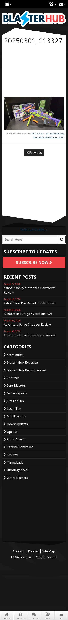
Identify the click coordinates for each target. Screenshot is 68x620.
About (51, 4)
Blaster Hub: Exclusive (22, 362)
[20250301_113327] (34, 129)
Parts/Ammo (16, 439)
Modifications (16, 416)
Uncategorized (17, 470)
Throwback (15, 462)
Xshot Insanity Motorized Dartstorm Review (29, 288)
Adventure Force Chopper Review (27, 322)
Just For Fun (15, 401)
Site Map (48, 551)
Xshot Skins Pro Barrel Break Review (30, 301)
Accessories (15, 355)
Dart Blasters (16, 385)
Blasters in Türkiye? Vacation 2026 (28, 312)
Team (47, 618)
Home (7, 618)
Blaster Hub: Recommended (26, 370)
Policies (33, 551)
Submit (62, 239)
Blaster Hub (34, 18)
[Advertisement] (34, 71)
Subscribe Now (32, 262)
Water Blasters (17, 478)
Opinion (12, 432)
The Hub (7, 4)
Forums (34, 618)
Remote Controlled (20, 447)
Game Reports (17, 393)
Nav (61, 618)
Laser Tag (14, 409)
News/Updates (17, 424)
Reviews (20, 618)
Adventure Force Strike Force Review (29, 333)
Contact (61, 4)
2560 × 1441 (37, 133)
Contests (13, 378)
